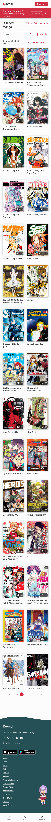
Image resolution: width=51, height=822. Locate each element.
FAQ (4, 769)
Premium (41, 4)
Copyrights (7, 794)
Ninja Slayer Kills (10, 432)
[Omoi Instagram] (4, 738)
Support (6, 776)
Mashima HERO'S (10, 515)
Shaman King (33, 258)
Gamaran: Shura (34, 688)
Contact (6, 773)
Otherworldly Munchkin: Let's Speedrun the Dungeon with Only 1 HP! (37, 389)
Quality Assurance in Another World (12, 389)
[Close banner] (45, 13)
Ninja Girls (31, 432)
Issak (29, 556)
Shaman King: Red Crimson (11, 215)
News (5, 762)
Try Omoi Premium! (13, 11)
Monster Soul (33, 473)
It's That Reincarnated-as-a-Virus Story (13, 557)
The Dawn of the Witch (13, 82)
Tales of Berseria (34, 126)
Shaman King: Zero (11, 170)
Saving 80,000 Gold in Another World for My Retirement (13, 301)
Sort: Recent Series (36, 42)
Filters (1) (43, 34)
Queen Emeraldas (35, 344)
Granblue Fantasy (11, 688)
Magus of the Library (36, 515)
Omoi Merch (7, 798)
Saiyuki (30, 300)
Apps (5, 758)
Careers (6, 802)
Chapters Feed (8, 783)
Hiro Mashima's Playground (10, 645)
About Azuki (7, 805)
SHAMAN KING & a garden (11, 345)
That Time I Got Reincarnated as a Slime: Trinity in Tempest (11, 128)
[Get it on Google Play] (27, 752)
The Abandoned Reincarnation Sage (36, 83)
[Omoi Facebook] (17, 738)
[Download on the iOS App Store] (10, 752)
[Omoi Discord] (21, 738)
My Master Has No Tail (13, 473)
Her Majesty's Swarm (36, 644)
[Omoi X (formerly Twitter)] (12, 738)
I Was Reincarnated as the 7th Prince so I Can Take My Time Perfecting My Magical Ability (37, 601)
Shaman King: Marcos (37, 214)
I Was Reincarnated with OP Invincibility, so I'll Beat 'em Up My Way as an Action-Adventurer (13, 601)
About (5, 765)
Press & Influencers (10, 780)
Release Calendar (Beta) (37, 23)
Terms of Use (8, 787)
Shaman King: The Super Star (35, 171)
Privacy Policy (8, 791)
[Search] (30, 34)
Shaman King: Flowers (13, 258)
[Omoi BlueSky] (8, 738)
